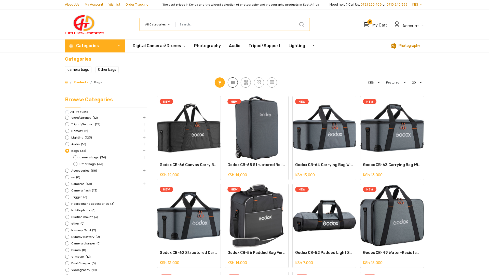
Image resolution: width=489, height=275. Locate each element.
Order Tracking (137, 4)
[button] (374, 24)
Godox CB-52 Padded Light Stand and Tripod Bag (324, 252)
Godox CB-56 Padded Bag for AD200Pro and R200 (256, 252)
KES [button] (415, 4)
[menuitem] (207, 46)
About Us (72, 4)
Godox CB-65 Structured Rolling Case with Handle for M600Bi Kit (256, 164)
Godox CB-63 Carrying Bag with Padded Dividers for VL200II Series (392, 164)
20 (414, 82)
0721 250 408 (371, 4)
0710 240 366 (397, 4)
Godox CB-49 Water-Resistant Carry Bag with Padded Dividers (392, 252)
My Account (94, 4)
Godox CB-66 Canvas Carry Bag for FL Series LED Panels (189, 164)
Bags (98, 82)
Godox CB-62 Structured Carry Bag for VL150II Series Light (189, 252)
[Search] (301, 24)
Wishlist (114, 4)
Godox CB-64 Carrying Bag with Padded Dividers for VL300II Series (324, 164)
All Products (79, 112)
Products (81, 82)
